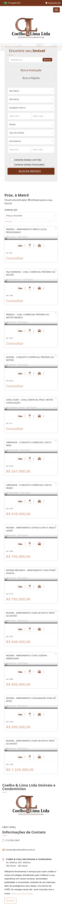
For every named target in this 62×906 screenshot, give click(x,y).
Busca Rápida (31, 78)
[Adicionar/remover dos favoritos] (56, 227)
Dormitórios (15, 141)
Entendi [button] (10, 900)
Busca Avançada (31, 70)
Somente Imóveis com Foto (27, 159)
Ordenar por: (11, 209)
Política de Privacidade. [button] (22, 893)
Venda (12, 124)
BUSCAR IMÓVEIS (31, 171)
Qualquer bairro (17, 107)
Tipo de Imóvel (16, 132)
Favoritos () (54, 2)
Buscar (47, 59)
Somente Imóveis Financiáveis (29, 164)
